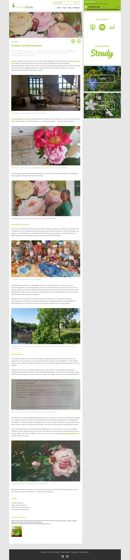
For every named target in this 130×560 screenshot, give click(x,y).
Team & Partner (54, 552)
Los (77, 3)
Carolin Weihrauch (17, 119)
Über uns (44, 552)
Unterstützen (65, 552)
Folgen (64, 8)
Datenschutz (85, 552)
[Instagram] (67, 556)
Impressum (75, 552)
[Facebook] (62, 556)
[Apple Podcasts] (92, 27)
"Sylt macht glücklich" (69, 433)
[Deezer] (111, 27)
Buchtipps (76, 8)
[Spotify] (102, 27)
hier (50, 524)
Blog (69, 8)
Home (59, 8)
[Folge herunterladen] (73, 41)
